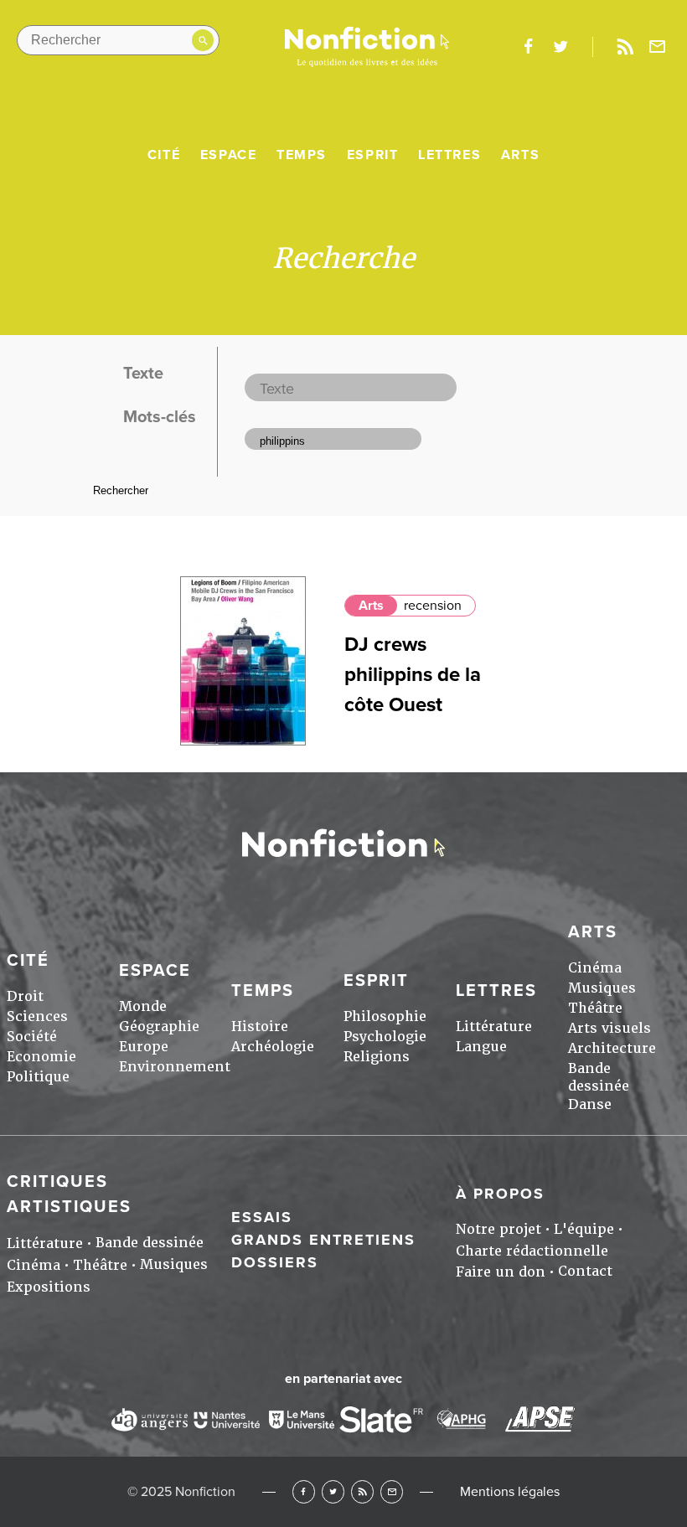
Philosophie (385, 1016)
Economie (41, 1056)
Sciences (37, 1016)
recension (433, 605)
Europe (143, 1046)
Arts (520, 155)
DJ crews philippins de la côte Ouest (412, 674)
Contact (585, 1271)
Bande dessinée (598, 1077)
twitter (560, 47)
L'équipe (584, 1229)
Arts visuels (609, 1028)
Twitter (333, 1491)
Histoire (259, 1026)
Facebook (303, 1491)
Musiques (602, 988)
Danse (590, 1104)
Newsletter (658, 47)
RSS (362, 1491)
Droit (25, 996)
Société (32, 1036)
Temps (301, 155)
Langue (481, 1046)
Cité (163, 155)
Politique (38, 1077)
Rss (625, 47)
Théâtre (595, 1008)
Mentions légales (510, 1491)
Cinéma (595, 968)
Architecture (612, 1048)
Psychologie (385, 1036)
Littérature (494, 1026)
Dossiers (274, 1262)
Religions (377, 1056)
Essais (261, 1217)
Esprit (373, 155)
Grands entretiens (323, 1239)
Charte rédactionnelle (532, 1251)
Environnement (174, 1067)
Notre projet (498, 1229)
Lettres (449, 155)
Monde (143, 1006)
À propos (500, 1193)
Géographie (159, 1026)
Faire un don (500, 1272)
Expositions (48, 1287)
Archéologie (272, 1046)
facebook (528, 47)
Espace (228, 155)
